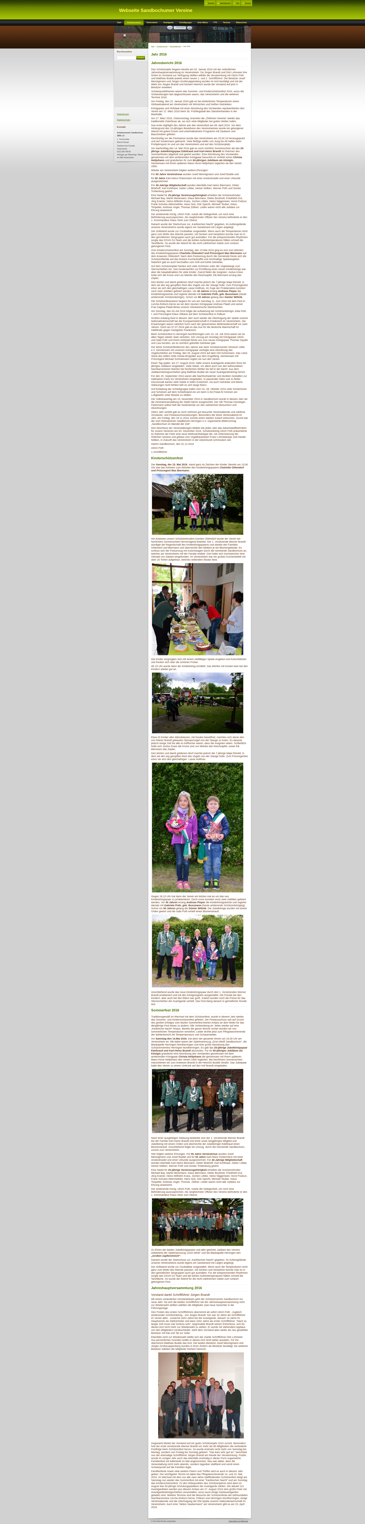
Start (152, 46)
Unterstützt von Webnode (238, 1521)
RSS (237, 3)
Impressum (123, 114)
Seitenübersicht (225, 3)
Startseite (211, 3)
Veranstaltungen (175, 46)
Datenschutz (123, 120)
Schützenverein (162, 46)
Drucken (248, 3)
